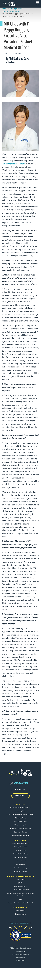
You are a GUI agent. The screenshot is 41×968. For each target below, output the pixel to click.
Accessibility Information (20, 843)
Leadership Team (20, 811)
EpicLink (20, 883)
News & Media (20, 910)
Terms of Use (20, 960)
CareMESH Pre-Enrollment (20, 890)
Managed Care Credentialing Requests (21, 903)
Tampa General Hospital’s (13, 164)
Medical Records (20, 861)
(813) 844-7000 (21, 783)
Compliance (20, 951)
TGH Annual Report (20, 821)
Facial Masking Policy (20, 854)
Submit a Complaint (20, 871)
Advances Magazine (20, 825)
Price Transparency (20, 868)
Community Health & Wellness (20, 828)
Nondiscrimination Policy (20, 835)
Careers (20, 899)
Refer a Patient (20, 879)
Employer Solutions (20, 832)
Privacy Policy (20, 957)
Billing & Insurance (20, 847)
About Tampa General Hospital (20, 807)
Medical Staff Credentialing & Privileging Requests (20, 895)
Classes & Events (20, 850)
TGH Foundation (20, 818)
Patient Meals (20, 864)
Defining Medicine (20, 886)
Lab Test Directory (20, 857)
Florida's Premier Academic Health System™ (20, 814)
